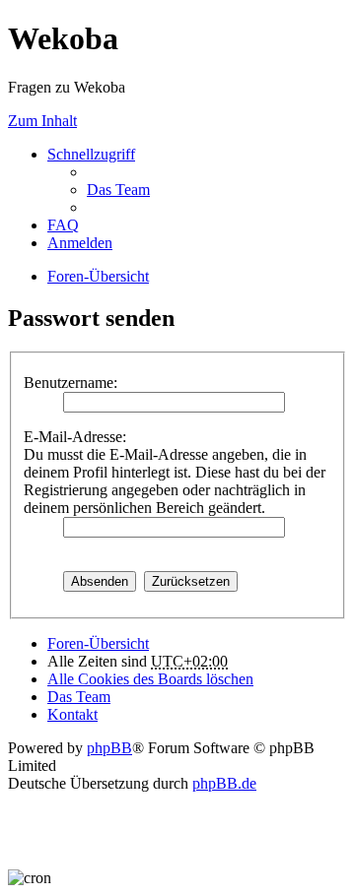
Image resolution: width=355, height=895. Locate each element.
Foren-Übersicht (98, 643)
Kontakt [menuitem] (72, 714)
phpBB (109, 747)
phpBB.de (224, 783)
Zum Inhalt (42, 120)
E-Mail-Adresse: (75, 436)
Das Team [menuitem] (118, 189)
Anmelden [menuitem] (79, 242)
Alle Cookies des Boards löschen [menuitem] (150, 679)
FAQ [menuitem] (63, 225)
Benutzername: (70, 382)
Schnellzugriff (91, 154)
